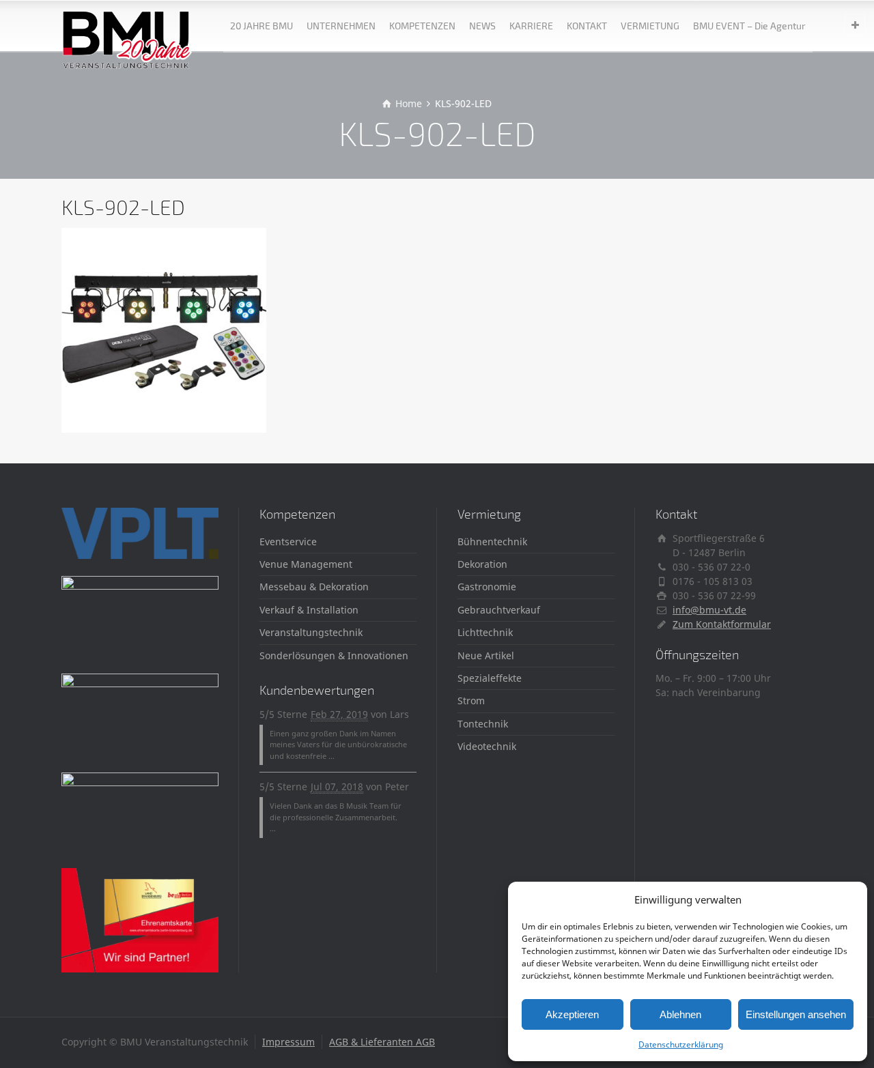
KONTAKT (587, 25)
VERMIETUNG (650, 25)
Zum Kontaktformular (722, 624)
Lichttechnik (485, 632)
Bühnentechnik (492, 541)
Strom (471, 700)
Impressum (288, 1041)
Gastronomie (486, 586)
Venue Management (305, 564)
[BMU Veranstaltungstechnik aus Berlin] (127, 25)
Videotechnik (486, 746)
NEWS (482, 25)
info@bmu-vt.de (709, 609)
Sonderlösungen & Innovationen (333, 655)
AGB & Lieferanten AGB (382, 1041)
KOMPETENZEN (422, 25)
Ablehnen (680, 1014)
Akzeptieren (572, 1014)
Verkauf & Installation (308, 609)
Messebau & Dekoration (314, 586)
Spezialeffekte (489, 678)
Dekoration (482, 564)
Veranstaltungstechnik (311, 632)
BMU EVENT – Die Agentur (749, 25)
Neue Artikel (485, 655)
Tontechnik (482, 723)
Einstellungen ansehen (796, 1014)
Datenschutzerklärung (680, 1044)
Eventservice (288, 541)
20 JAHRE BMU (261, 25)
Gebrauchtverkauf (498, 609)
